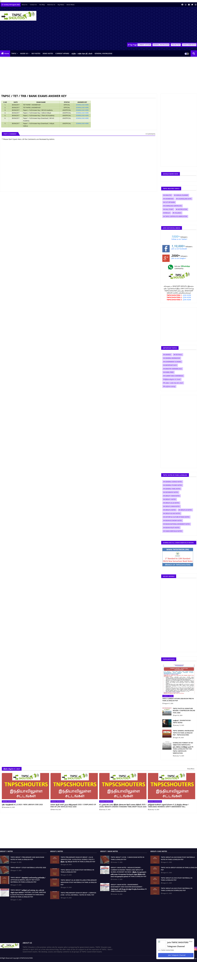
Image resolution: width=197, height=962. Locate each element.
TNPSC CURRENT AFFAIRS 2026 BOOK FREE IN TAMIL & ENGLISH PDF (178, 700)
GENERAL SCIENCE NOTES (173, 482)
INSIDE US (24, 53)
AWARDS (168, 355)
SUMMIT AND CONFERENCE (174, 376)
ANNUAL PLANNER (182, 195)
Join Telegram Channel (176, 955)
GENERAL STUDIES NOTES (173, 485)
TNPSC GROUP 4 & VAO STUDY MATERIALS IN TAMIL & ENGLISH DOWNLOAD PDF (176, 889)
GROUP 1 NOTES (170, 499)
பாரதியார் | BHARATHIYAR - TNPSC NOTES (182, 721)
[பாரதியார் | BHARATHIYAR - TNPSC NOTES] (166, 723)
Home (6, 53)
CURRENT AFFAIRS (144, 45)
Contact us (33, 5)
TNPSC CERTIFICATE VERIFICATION (176, 216)
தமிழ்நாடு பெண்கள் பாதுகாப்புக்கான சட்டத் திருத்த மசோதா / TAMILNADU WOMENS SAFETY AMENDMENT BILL (168, 805)
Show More (190, 769)
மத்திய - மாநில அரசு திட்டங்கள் (81, 53)
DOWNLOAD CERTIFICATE (173, 206)
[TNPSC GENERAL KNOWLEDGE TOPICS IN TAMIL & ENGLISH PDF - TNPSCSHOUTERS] (166, 734)
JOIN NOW (187, 295)
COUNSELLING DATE (184, 199)
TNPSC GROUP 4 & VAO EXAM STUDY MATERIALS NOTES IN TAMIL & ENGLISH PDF (178, 858)
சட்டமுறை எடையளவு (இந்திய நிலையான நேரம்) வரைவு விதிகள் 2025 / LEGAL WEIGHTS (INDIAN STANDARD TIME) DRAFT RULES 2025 (122, 805)
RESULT (167, 213)
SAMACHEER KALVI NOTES (173, 531)
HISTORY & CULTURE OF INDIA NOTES (177, 517)
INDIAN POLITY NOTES (172, 528)
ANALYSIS (168, 195)
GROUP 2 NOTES (170, 510)
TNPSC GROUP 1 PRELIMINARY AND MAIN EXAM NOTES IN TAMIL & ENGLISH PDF (27, 858)
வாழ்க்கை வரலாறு (170, 386)
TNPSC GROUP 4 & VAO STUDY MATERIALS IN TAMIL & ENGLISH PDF (176, 879)
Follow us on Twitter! (179, 239)
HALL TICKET (169, 209)
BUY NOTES (36, 53)
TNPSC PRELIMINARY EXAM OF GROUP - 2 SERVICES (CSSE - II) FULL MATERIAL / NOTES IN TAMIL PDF (78, 894)
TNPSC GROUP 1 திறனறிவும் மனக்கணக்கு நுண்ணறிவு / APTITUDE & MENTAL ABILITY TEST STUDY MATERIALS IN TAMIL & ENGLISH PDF (28, 879)
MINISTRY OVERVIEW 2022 (173, 369)
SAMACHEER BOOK (189, 45)
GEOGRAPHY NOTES (171, 492)
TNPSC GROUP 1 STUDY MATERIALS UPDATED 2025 (28, 867)
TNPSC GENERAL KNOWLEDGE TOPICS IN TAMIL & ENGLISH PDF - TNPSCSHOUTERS (183, 733)
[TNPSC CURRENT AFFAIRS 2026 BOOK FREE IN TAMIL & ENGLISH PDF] (178, 679)
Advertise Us (51, 5)
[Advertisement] (155, 25)
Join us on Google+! (178, 258)
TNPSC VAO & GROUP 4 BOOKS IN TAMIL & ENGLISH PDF (179, 868)
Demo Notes (71, 5)
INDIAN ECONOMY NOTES (173, 520)
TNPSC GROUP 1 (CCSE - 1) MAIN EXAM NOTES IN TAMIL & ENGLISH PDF (127, 858)
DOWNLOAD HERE (82, 105)
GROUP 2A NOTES (186, 510)
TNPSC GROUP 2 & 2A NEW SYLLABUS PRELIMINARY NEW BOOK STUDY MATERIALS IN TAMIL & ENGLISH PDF (79, 882)
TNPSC (13, 53)
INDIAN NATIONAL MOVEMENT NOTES (177, 524)
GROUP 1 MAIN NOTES (172, 496)
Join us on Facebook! (179, 249)
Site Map (42, 5)
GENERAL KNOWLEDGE (161, 45)
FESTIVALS (178, 355)
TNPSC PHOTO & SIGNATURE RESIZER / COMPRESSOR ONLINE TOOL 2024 (184, 710)
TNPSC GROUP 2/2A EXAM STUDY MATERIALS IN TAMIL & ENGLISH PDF (77, 871)
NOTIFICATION (182, 209)
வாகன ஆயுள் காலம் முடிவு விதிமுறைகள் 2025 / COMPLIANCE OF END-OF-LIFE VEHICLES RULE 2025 (73, 805)
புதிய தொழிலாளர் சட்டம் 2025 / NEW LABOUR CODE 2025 (22, 804)
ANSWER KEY (169, 199)
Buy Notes (61, 5)
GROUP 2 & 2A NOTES (172, 503)
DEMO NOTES (48, 53)
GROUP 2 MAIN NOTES (172, 506)
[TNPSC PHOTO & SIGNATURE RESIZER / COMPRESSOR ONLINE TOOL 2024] (166, 711)
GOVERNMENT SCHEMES (173, 362)
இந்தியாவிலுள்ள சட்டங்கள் (172, 379)
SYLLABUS (178, 213)
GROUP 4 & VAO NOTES (172, 513)
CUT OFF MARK (170, 202)
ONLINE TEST (175, 45)
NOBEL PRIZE (169, 372)
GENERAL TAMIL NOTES (172, 489)
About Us (25, 5)
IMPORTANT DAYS (171, 365)
